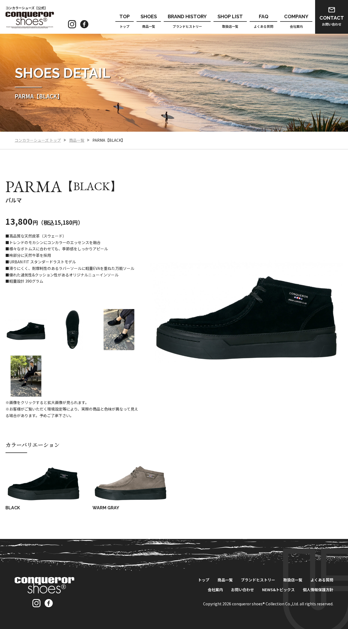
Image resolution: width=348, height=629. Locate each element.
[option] (25, 329)
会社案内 (296, 21)
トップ (124, 21)
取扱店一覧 (230, 21)
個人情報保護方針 (318, 589)
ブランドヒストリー (187, 21)
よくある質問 (263, 21)
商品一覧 (149, 21)
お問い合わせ (331, 20)
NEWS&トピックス (278, 589)
